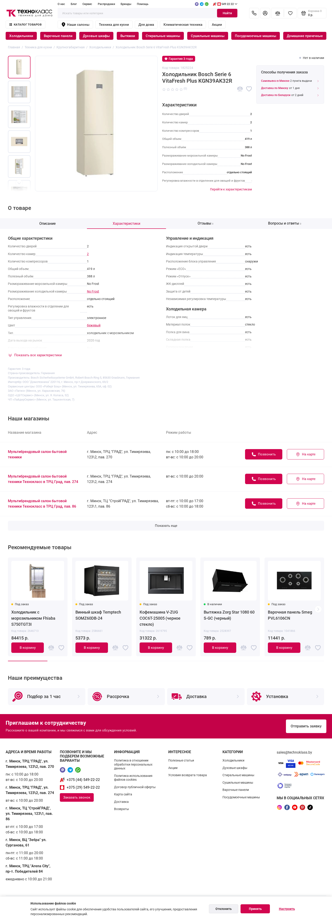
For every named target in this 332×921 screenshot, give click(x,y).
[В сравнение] (240, 89)
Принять (255, 909)
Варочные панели (58, 36)
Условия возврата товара (187, 775)
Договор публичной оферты (135, 787)
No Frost (93, 291)
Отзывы (205, 223)
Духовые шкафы (96, 36)
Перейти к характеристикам (231, 189)
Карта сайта (123, 794)
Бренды (126, 4)
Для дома (146, 25)
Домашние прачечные (305, 36)
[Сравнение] (277, 13)
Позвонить (267, 454)
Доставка (121, 802)
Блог (74, 4)
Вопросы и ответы (284, 223)
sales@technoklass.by (294, 752)
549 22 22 (227, 4)
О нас (61, 4)
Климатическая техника (183, 25)
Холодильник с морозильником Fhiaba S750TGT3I (33, 618)
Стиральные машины (163, 36)
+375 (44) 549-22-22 (83, 780)
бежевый (94, 325)
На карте (309, 454)
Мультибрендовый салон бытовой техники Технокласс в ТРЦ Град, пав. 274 (43, 479)
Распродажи (106, 4)
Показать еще (166, 526)
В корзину (28, 648)
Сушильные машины (207, 36)
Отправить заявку (306, 726)
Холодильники (21, 36)
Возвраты (121, 809)
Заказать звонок (76, 797)
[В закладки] (249, 89)
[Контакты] (254, 13)
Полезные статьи (181, 760)
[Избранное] (290, 13)
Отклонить (223, 909)
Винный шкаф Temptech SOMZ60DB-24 (98, 615)
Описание (47, 223)
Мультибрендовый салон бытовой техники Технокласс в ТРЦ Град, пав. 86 (42, 504)
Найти (227, 13)
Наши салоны (78, 25)
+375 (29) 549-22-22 (83, 787)
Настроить (287, 909)
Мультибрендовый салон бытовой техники (37, 454)
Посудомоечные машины (255, 36)
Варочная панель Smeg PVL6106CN (290, 615)
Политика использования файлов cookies (133, 778)
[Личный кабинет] (265, 13)
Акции (217, 25)
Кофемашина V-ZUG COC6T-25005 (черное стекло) (160, 618)
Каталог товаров (28, 24)
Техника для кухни (114, 25)
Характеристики (126, 223)
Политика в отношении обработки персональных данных (133, 764)
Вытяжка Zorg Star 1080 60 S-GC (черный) (229, 615)
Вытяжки (127, 36)
